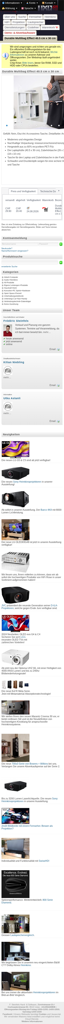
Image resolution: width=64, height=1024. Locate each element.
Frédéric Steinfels (16, 320)
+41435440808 (48, 1007)
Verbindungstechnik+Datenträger (17, 301)
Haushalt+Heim (10, 288)
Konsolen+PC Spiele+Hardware (17, 291)
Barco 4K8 (46, 510)
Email (53, 349)
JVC (3, 605)
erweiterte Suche (9, 266)
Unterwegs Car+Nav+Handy (15, 299)
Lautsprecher (35, 22)
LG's (23, 637)
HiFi (7, 22)
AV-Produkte (9, 283)
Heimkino (50, 16)
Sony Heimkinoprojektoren (27, 481)
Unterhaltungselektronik (14, 296)
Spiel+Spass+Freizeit (12, 293)
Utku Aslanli (12, 398)
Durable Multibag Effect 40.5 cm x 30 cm (30, 38)
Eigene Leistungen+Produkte (16, 285)
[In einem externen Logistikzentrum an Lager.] (28, 208)
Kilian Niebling (13, 362)
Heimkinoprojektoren (44, 992)
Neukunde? (6, 248)
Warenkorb (49, 27)
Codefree (33, 27)
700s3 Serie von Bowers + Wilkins (30, 763)
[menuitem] (12, 3)
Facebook (7, 1014)
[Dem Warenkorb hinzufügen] (45, 211)
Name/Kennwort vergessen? (14, 251)
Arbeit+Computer (11, 277)
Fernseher (35, 16)
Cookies (42, 1014)
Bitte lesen (27, 63)
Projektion (19, 22)
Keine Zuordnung (11, 304)
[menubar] (32, 5)
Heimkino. (26, 965)
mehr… (47, 332)
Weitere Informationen (32, 1021)
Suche (22, 16)
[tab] (23, 191)
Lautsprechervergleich (22, 935)
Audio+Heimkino (11, 280)
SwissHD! (43, 861)
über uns (10, 16)
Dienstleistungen (14, 27)
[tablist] (32, 203)
